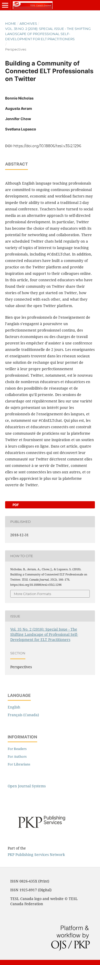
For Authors (17, 756)
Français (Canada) (23, 714)
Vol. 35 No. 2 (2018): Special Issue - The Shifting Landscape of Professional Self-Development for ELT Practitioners (48, 34)
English (14, 707)
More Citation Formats (32, 594)
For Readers (17, 748)
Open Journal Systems (27, 785)
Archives (28, 23)
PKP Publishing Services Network (36, 854)
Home (10, 23)
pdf (15, 505)
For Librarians (19, 764)
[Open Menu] (5, 5)
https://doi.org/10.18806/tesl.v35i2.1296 (47, 146)
